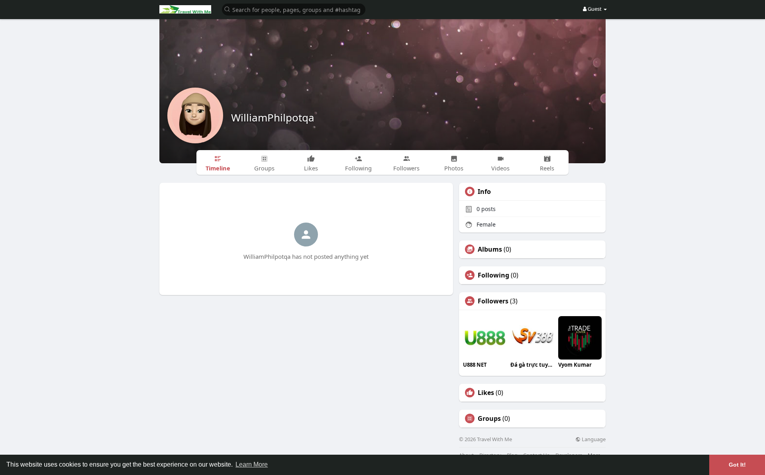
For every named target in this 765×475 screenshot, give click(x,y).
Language (593, 439)
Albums (490, 249)
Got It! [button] (737, 464)
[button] (293, 9)
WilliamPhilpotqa (272, 117)
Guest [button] (594, 8)
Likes (486, 392)
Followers (493, 301)
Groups (489, 418)
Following (493, 275)
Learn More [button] (251, 464)
